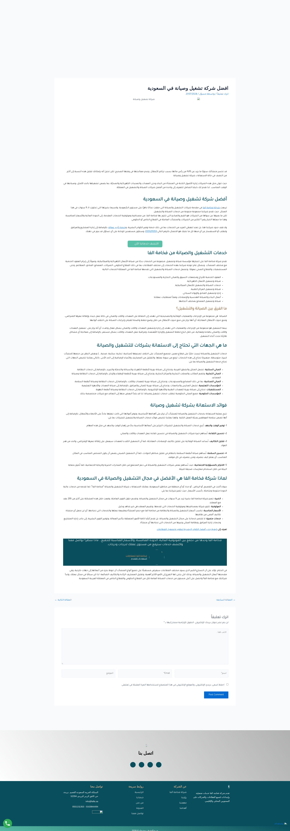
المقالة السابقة (225, 600)
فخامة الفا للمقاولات (136, 556)
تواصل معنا (137, 814)
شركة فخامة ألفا (178, 792)
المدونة (139, 808)
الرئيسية (139, 792)
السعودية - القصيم (139, 559)
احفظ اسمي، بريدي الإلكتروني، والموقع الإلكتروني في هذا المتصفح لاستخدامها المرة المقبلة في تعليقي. (172, 685)
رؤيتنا (184, 798)
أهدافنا (183, 808)
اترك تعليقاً (222, 94)
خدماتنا (139, 798)
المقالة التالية (63, 600)
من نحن (139, 803)
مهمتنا (183, 803)
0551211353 (151, 231)
